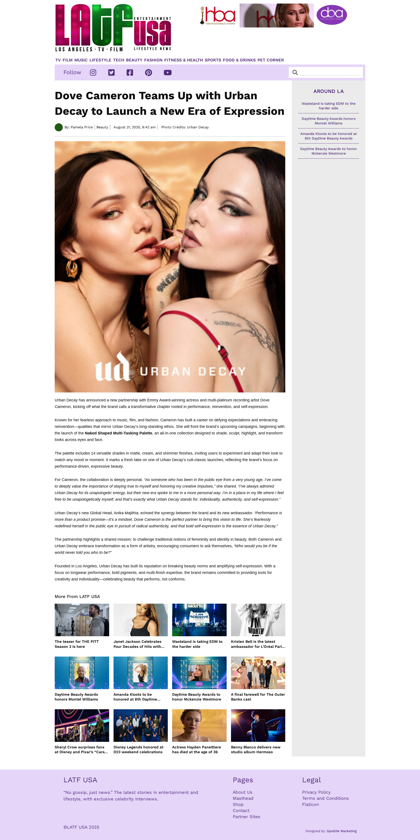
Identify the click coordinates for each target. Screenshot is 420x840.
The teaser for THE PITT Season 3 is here (77, 643)
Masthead (243, 798)
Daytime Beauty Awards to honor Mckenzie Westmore (196, 696)
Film (68, 60)
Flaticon (310, 804)
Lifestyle (100, 60)
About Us (242, 792)
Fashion (153, 60)
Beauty (134, 60)
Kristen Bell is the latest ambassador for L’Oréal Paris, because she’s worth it (258, 644)
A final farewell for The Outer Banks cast (258, 696)
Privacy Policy (316, 792)
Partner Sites (246, 816)
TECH (118, 60)
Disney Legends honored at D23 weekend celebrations (138, 749)
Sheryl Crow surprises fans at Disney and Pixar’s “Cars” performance (80, 749)
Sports (213, 60)
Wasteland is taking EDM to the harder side (197, 643)
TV (58, 60)
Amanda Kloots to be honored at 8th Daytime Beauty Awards (135, 697)
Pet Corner (270, 60)
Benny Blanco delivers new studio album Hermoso (255, 749)
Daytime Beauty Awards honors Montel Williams (76, 696)
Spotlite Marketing (342, 831)
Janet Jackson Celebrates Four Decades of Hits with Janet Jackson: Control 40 (138, 644)
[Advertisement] (277, 41)
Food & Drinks (239, 60)
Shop (238, 804)
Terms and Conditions (325, 798)
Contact (241, 810)
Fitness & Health (183, 60)
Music (81, 60)
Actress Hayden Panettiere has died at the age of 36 (196, 749)
